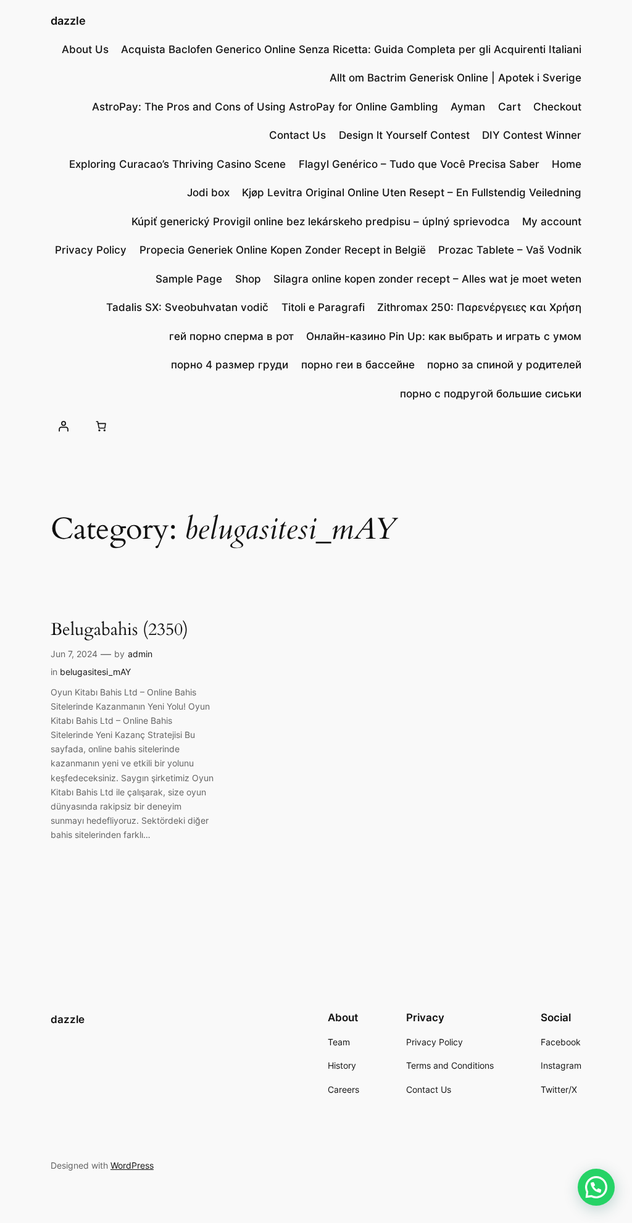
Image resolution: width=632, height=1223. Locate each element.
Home (566, 164)
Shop (248, 279)
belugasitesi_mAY (95, 671)
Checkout (557, 107)
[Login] (64, 426)
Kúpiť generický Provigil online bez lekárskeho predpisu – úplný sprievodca (320, 221)
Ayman (468, 107)
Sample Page (189, 279)
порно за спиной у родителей (504, 365)
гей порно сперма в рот (231, 336)
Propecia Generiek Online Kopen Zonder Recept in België (282, 250)
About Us (85, 49)
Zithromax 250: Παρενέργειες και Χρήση (479, 307)
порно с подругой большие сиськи (490, 394)
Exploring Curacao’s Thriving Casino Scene (177, 164)
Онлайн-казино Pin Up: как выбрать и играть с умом (443, 336)
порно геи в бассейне (358, 365)
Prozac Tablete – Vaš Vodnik (509, 250)
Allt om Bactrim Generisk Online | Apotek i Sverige (455, 78)
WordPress (132, 1165)
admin (140, 654)
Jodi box (208, 192)
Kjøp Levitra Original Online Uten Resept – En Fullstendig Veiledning (411, 192)
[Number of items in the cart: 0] (101, 426)
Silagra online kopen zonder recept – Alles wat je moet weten (427, 279)
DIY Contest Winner (531, 135)
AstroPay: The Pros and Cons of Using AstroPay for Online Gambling (265, 107)
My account (551, 221)
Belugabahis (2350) (119, 630)
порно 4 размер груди (229, 365)
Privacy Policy (91, 250)
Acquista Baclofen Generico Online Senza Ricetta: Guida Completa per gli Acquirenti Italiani (351, 49)
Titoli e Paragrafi (323, 307)
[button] (596, 1187)
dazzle (68, 20)
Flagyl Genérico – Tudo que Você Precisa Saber (419, 164)
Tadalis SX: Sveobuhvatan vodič (187, 307)
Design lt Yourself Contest (404, 135)
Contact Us (297, 135)
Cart (509, 107)
